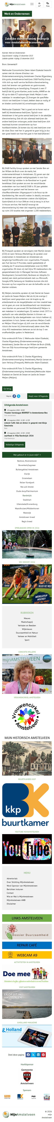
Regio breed (27, 521)
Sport (27, 640)
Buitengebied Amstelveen (27, 469)
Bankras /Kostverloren (27, 461)
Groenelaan (27, 478)
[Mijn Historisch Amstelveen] (27, 756)
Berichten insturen (15, 889)
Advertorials (12, 878)
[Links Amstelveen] (27, 918)
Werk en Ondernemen (17, 53)
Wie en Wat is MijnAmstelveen (20, 896)
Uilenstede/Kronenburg (27, 504)
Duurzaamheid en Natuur (27, 632)
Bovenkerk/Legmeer (27, 465)
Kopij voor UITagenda (38, 396)
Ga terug (7, 388)
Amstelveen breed (27, 517)
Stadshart (27, 500)
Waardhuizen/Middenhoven (27, 508)
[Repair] (27, 945)
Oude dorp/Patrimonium (27, 491)
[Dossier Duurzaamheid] (27, 931)
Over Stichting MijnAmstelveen (20, 882)
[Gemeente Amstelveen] (27, 1076)
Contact (10, 893)
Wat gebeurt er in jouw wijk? (26, 455)
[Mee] (7, 1097)
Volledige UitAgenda (15, 444)
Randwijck (27, 495)
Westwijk (27, 512)
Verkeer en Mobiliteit (27, 636)
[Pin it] (43, 1054)
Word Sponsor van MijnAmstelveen (22, 885)
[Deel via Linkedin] (38, 1054)
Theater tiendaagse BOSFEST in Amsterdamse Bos (26, 412)
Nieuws (27, 618)
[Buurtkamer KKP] (20, 1097)
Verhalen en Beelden (27, 625)
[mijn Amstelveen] (14, 4)
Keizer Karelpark (27, 482)
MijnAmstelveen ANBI (16, 900)
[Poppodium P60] (34, 1097)
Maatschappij (27, 622)
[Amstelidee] (47, 1097)
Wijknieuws (27, 629)
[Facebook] (14, 396)
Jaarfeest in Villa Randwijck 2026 (19, 435)
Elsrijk (27, 474)
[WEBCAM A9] (27, 955)
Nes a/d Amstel (27, 487)
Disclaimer (11, 903)
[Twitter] (18, 396)
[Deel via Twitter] (33, 1054)
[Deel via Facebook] (28, 1054)
